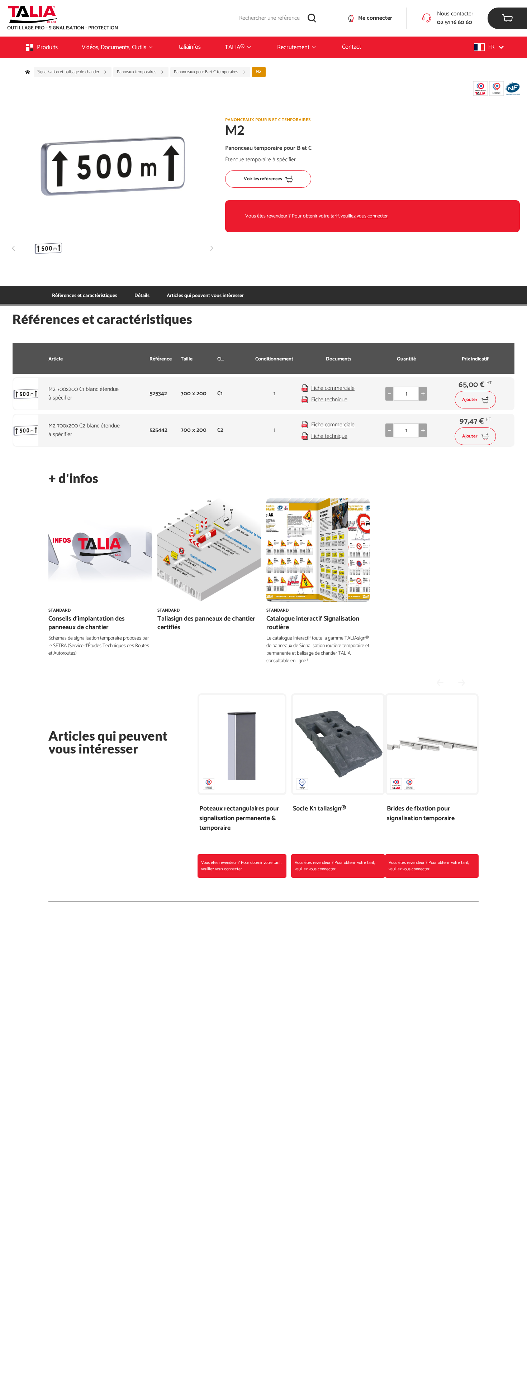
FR (491, 47)
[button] (489, 47)
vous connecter (372, 216)
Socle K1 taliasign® (319, 809)
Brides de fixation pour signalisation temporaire (421, 813)
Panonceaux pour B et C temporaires (206, 72)
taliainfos (190, 47)
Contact (351, 47)
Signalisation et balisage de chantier (68, 72)
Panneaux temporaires (137, 72)
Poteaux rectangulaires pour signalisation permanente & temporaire (239, 818)
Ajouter (470, 399)
